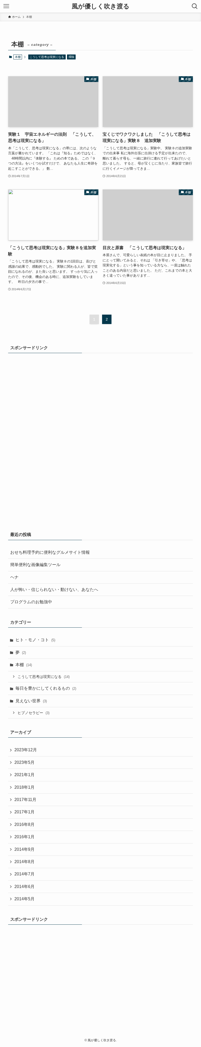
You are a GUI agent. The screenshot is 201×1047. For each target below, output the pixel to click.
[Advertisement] (29, 438)
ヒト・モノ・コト (35, 640)
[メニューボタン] (6, 6)
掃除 (71, 56)
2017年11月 (25, 799)
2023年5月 (24, 762)
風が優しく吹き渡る (101, 6)
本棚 (23, 664)
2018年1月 (24, 787)
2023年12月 (25, 750)
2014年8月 (24, 861)
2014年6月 (24, 886)
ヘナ (14, 577)
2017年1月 (24, 812)
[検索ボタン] (194, 6)
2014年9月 (24, 849)
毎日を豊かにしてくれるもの (45, 688)
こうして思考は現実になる (47, 56)
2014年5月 (24, 899)
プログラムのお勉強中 (31, 602)
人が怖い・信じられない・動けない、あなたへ (54, 589)
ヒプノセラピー (33, 713)
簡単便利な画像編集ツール (35, 564)
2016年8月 (24, 824)
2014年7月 (24, 874)
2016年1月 (24, 837)
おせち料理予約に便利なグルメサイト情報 (50, 552)
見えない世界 (31, 701)
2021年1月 (24, 774)
